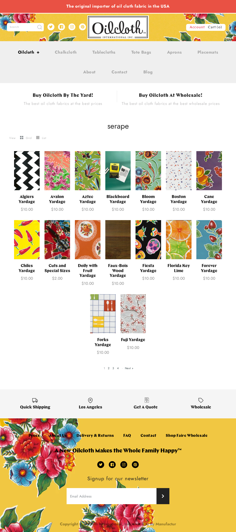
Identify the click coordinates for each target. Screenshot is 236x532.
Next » (129, 368)
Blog (148, 72)
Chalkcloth (66, 52)
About (89, 72)
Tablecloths (103, 52)
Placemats (208, 52)
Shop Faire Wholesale (186, 436)
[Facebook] (61, 26)
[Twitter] (50, 26)
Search (14, 27)
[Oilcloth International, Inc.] (118, 18)
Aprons (174, 52)
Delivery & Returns (95, 436)
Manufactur (166, 524)
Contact (119, 72)
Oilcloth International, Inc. (107, 524)
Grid (29, 138)
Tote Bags (141, 52)
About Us (58, 436)
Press (34, 436)
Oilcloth (29, 52)
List (44, 138)
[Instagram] (71, 26)
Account (197, 27)
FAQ (127, 436)
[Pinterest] (82, 26)
